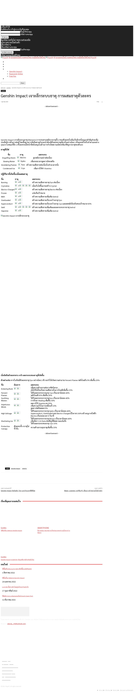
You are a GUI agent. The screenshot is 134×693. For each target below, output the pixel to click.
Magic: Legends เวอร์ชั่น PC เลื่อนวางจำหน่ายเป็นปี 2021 (83, 491)
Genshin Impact (15, 71)
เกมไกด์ (8, 69)
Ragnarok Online (16, 74)
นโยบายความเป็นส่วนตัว (10, 42)
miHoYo (24, 468)
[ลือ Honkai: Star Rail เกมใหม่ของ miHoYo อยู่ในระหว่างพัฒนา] (54, 517)
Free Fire (12, 76)
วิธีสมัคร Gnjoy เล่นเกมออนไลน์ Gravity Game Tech (17, 596)
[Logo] (23, 57)
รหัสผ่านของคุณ (26, 34)
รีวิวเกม (8, 78)
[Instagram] (8, 629)
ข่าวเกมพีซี (9, 64)
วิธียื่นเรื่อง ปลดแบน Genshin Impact (11, 530)
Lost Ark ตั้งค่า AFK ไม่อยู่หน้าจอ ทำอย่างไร (15, 587)
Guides (8, 88)
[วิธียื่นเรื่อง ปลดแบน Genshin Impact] (18, 517)
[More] (43, 478)
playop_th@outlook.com (16, 624)
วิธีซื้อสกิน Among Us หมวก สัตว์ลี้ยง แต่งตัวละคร (17, 569)
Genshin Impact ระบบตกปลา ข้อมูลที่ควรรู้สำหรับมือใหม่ (17, 559)
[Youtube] (19, 629)
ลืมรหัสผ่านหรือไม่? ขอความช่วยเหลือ (15, 40)
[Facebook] (3, 629)
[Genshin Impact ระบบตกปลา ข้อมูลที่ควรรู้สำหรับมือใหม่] (18, 546)
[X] (14, 629)
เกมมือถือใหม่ (10, 66)
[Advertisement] (51, 122)
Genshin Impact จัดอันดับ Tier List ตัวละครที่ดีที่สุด (18, 491)
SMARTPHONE (43, 527)
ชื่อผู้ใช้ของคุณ (26, 31)
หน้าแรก (8, 62)
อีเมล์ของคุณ (25, 49)
